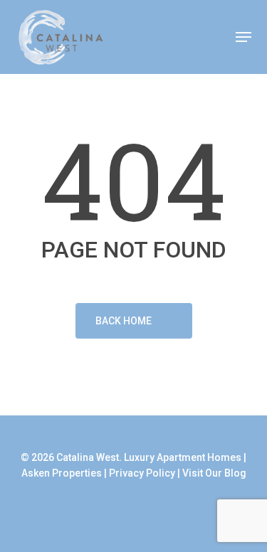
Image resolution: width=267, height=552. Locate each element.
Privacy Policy (142, 473)
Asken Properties (61, 473)
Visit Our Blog (214, 473)
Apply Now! (194, 38)
